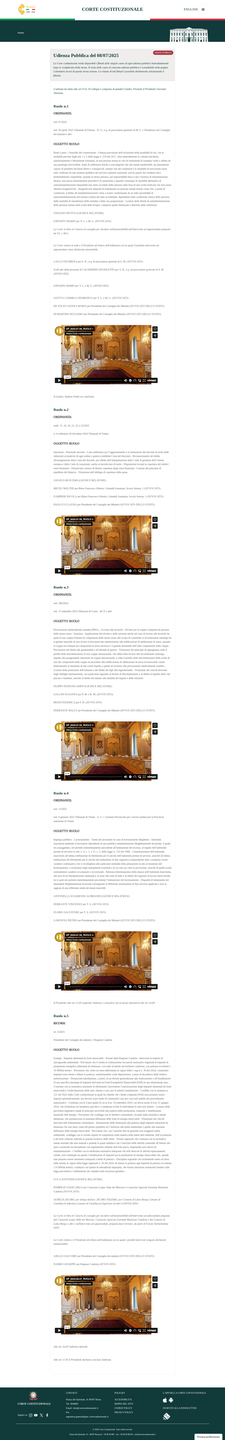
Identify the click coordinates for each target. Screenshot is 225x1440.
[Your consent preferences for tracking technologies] (208, 1437)
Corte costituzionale (112, 9)
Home (21, 32)
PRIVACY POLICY (123, 1412)
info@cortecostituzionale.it (85, 1408)
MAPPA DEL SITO (123, 1404)
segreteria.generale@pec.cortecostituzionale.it (87, 1416)
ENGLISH (191, 9)
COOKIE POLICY (123, 1408)
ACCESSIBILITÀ (123, 1399)
